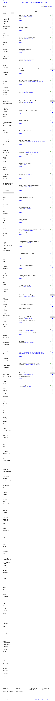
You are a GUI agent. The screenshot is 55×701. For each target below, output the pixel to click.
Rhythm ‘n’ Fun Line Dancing (27, 37)
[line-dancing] (52, 17)
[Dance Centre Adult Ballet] (52, 165)
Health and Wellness (28, 81)
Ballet (25, 60)
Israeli (24, 220)
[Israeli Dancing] (52, 221)
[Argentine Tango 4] (52, 277)
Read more (20, 20)
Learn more (5, 693)
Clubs (27, 92)
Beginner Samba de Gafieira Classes (29, 101)
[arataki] (52, 353)
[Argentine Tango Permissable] (52, 296)
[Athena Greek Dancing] (52, 132)
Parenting (30, 353)
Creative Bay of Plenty (25, 140)
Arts (27, 141)
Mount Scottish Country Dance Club (29, 185)
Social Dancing (26, 254)
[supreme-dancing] (52, 365)
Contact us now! (44, 692)
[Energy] (52, 82)
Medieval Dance (23, 27)
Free (27, 131)
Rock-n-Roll (25, 306)
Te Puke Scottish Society (26, 285)
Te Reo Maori (42, 353)
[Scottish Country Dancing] (52, 243)
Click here (17, 693)
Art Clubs (25, 141)
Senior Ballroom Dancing (26, 197)
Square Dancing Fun (24, 207)
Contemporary (25, 50)
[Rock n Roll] (52, 306)
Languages (20, 353)
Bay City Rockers (23, 120)
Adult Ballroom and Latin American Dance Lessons (30, 69)
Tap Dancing (22, 385)
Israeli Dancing (23, 219)
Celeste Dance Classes (25, 49)
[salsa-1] (52, 343)
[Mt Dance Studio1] (52, 267)
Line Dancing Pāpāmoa (25, 15)
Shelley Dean (30, 16)
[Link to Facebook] (51, 2)
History (41, 352)
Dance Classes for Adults (26, 265)
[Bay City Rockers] (52, 122)
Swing (30, 152)
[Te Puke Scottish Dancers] (52, 175)
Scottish (26, 174)
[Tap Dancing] (52, 387)
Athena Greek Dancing (25, 130)
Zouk (32, 152)
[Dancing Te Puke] (52, 93)
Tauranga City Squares (25, 373)
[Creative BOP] (52, 142)
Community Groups (30, 141)
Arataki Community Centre (26, 351)
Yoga (39, 81)
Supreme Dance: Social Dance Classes (29, 363)
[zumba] (52, 331)
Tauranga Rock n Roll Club (26, 304)
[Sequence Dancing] (52, 255)
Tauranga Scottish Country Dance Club (29, 241)
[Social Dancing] (52, 287)
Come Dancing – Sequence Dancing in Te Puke (32, 229)
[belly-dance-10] (52, 318)
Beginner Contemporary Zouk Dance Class (30, 151)
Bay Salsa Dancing (24, 341)
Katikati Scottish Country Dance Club (29, 173)
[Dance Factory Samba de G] (52, 102)
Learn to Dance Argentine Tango (28, 275)
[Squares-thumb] (52, 374)
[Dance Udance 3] (52, 70)
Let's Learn (29, 28)
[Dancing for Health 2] (52, 112)
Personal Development (35, 353)
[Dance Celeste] (52, 51)
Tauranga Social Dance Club (26, 253)
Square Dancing (26, 374)
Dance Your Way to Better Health (28, 110)
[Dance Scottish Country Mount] (52, 187)
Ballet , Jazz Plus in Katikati (26, 59)
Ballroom (25, 71)
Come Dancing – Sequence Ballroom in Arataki (31, 91)
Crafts (34, 141)
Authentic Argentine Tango (26, 295)
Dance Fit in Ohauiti (24, 329)
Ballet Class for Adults (25, 163)
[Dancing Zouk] (52, 153)
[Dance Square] (52, 209)
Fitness (29, 112)
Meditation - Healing (33, 81)
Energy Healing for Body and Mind (28, 80)
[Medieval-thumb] (52, 29)
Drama (38, 141)
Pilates (37, 81)
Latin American (29, 71)
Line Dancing (25, 16)
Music (40, 141)
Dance (4, 6)
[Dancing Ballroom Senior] (52, 199)
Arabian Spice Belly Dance (26, 317)
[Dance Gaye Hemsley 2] (52, 61)
